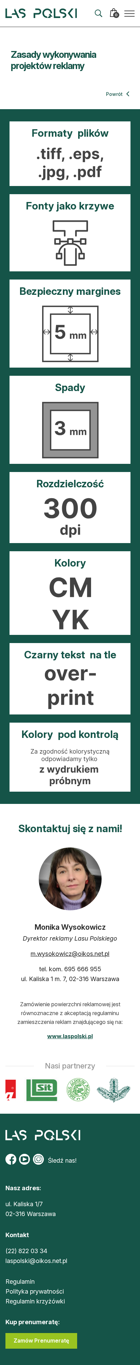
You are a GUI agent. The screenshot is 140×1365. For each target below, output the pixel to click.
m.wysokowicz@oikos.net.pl (70, 953)
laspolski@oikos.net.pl (36, 1260)
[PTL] (111, 1090)
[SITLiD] (40, 1090)
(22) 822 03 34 (26, 1250)
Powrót (115, 94)
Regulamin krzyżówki (35, 1301)
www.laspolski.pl (70, 1036)
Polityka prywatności (34, 1291)
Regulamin (20, 1281)
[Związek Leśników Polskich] (76, 1090)
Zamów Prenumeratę (41, 1340)
